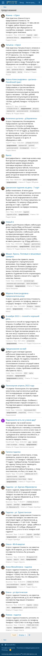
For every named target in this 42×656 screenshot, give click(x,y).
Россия (13, 40)
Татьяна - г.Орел (13, 45)
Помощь (5, 650)
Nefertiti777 (10, 106)
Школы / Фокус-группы (28, 249)
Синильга (9, 341)
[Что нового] (39, 2)
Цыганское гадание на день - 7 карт (22, 187)
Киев (33, 482)
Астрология (36, 343)
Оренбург (37, 507)
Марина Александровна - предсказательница (17, 294)
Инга (7, 212)
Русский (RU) (10, 645)
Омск (21, 610)
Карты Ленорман (12, 288)
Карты (8, 381)
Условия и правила (8, 648)
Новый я (10, 222)
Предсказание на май (16, 348)
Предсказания (11, 415)
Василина (9, 502)
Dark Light (9, 306)
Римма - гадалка (13, 614)
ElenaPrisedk (10, 442)
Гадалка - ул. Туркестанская (18, 512)
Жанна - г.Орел (13, 15)
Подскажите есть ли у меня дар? (21, 420)
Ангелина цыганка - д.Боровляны (21, 118)
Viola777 (8, 143)
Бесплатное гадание (27, 447)
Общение (35, 182)
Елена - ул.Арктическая (16, 592)
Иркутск (22, 562)
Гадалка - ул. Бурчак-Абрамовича (21, 487)
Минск (22, 114)
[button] (2, 644)
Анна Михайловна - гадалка (19, 567)
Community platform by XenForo (19, 654)
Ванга (8, 155)
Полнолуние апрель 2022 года (20, 385)
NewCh (8, 474)
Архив (13, 217)
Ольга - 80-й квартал (15, 544)
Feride (8, 244)
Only (7, 180)
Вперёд (21, 635)
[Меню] (3, 2)
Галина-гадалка (13, 452)
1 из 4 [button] (14, 635)
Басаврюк (9, 35)
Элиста (21, 630)
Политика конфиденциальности (28, 648)
